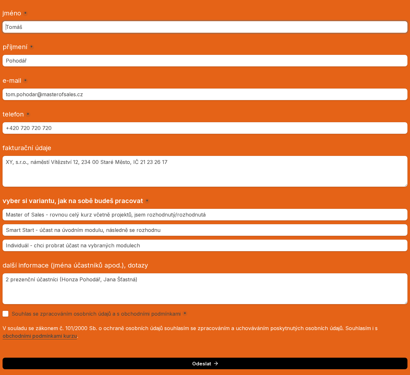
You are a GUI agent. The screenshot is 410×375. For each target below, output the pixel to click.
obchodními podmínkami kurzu (40, 336)
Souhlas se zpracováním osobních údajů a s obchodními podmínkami (96, 314)
